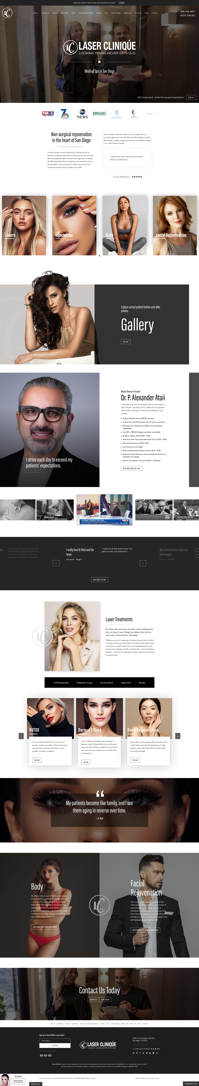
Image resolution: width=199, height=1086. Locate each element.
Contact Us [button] (191, 1083)
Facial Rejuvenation (86, 13)
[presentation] (5, 511)
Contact (154, 13)
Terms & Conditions (142, 1078)
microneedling (144, 914)
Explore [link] (126, 341)
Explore (37, 760)
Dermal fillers (135, 742)
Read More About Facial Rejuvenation (145, 929)
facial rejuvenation (143, 920)
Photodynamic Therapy (84, 682)
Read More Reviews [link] (99, 579)
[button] (99, 255)
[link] (128, 176)
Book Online (187, 15)
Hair (106, 13)
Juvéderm (88, 741)
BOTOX (48, 742)
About (35, 13)
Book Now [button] (122, 3)
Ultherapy (142, 682)
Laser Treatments (119, 619)
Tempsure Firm (126, 682)
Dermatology (116, 13)
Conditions (45, 13)
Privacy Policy (155, 1078)
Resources (127, 13)
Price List (138, 13)
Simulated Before (18, 1081)
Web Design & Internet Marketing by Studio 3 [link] (81, 1078)
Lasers (54, 13)
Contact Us (93, 999)
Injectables (64, 13)
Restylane (97, 741)
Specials (35, 1084)
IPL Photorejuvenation (61, 682)
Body (73, 13)
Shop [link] (146, 13)
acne (132, 646)
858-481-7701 (133, 1066)
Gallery (99, 13)
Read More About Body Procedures (44, 926)
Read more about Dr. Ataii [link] (131, 468)
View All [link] (191, 97)
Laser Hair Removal (106, 682)
